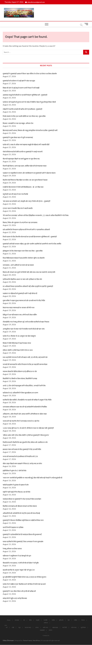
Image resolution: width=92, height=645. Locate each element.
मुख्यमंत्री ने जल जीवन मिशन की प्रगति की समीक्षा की (19, 591)
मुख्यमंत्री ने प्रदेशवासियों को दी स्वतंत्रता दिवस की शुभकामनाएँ (22, 534)
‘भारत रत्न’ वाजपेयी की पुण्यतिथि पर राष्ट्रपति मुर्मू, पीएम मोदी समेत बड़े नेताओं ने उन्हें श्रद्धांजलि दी (32, 478)
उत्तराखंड (17, 620)
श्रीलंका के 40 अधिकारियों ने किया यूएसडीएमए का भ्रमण (20, 393)
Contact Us (46, 635)
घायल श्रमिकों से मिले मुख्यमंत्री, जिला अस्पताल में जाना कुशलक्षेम (23, 541)
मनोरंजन (46, 622)
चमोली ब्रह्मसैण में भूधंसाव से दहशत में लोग (16, 485)
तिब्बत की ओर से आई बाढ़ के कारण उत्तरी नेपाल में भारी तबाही (21, 88)
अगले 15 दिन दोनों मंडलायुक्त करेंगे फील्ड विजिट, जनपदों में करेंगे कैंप (24, 385)
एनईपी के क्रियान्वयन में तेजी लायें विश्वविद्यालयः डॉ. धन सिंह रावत (23, 187)
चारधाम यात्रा (28, 627)
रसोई (13, 627)
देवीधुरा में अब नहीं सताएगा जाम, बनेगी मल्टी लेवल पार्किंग (20, 315)
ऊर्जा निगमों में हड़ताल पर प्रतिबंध (13, 527)
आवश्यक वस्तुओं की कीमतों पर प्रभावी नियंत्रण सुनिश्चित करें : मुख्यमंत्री (25, 95)
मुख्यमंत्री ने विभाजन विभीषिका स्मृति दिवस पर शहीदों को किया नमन (23, 520)
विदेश (30, 620)
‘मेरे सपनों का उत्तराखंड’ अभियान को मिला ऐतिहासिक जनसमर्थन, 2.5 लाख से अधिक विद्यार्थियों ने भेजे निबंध (36, 215)
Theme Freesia (27, 640)
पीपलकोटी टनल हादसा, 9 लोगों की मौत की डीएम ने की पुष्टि (21, 563)
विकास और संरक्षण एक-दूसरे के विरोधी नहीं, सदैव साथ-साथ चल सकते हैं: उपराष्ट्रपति (29, 272)
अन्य (6, 625)
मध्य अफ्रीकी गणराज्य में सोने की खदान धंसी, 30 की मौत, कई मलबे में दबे (25, 357)
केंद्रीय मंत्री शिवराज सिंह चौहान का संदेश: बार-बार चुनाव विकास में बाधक (25, 180)
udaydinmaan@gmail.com (36, 2)
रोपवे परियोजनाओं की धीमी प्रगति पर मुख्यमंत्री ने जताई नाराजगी (22, 152)
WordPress (36, 640)
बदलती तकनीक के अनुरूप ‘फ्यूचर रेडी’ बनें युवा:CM (19, 570)
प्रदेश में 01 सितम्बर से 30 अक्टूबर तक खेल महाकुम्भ (19, 336)
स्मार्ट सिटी (64, 627)
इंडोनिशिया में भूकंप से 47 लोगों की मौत (14, 470)
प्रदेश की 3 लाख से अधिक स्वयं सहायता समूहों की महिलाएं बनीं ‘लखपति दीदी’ (26, 144)
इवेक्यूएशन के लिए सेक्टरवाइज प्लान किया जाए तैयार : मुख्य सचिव (23, 251)
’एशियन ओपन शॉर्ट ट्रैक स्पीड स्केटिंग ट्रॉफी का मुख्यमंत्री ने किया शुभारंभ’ (26, 435)
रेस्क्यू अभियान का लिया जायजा (12, 548)
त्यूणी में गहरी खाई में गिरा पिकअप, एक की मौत (16, 492)
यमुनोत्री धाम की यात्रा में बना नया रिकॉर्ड (15, 194)
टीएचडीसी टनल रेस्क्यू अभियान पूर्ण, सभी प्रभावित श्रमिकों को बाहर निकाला (26, 322)
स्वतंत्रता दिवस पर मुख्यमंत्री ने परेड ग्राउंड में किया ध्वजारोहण (22, 499)
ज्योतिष (53, 620)
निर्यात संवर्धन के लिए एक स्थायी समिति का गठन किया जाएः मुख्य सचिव (24, 116)
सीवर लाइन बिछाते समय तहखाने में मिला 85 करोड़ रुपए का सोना (22, 463)
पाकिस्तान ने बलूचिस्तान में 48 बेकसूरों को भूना (17, 556)
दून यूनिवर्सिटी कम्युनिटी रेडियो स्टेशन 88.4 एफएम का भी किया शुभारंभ (24, 577)
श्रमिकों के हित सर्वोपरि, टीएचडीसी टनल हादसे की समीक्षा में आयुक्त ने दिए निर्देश (27, 400)
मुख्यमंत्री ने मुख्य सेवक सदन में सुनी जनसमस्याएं (18, 137)
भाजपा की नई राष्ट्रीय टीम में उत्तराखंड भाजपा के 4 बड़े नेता (21, 421)
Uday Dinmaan (8, 640)
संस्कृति (37, 620)
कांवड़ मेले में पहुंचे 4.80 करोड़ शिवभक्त (15, 598)
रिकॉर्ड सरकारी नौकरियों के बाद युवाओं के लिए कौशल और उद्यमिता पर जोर (25, 442)
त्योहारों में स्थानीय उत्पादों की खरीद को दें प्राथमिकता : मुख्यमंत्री (22, 109)
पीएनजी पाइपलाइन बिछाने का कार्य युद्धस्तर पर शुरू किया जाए (21, 159)
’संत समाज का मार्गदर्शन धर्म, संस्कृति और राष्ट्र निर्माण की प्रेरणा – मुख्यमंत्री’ (26, 201)
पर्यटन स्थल (73, 627)
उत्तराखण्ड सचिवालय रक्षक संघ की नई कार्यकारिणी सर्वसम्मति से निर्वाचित (25, 407)
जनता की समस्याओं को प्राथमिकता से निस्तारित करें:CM (20, 456)
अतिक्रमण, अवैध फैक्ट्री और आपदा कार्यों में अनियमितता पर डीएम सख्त (25, 414)
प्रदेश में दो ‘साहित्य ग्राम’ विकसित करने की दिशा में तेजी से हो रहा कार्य (24, 584)
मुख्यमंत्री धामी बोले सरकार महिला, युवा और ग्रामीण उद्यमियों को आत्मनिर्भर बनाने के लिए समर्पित (32, 244)
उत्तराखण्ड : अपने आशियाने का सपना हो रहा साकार (18, 265)
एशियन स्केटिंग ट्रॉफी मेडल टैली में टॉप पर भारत (18, 350)
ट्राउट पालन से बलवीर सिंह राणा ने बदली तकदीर (18, 208)
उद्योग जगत (45, 627)
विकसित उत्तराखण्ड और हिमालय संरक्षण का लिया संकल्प (20, 506)
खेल (69, 620)
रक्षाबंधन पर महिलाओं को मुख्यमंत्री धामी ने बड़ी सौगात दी (20, 293)
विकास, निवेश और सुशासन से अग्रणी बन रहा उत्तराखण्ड (20, 222)
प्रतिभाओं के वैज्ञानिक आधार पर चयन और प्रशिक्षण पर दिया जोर (22, 279)
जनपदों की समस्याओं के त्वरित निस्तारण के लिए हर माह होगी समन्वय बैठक (25, 364)
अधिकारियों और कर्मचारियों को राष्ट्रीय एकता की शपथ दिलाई (21, 513)
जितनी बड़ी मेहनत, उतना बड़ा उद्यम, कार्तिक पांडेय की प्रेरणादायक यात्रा (24, 166)
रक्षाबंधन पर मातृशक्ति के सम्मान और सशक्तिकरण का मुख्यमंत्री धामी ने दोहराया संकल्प (29, 173)
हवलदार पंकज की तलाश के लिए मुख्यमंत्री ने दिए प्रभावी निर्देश (22, 449)
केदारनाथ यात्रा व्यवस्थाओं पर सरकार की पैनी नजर (18, 307)
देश (24, 620)
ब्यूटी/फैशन (83, 627)
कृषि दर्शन (61, 620)
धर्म (6, 627)
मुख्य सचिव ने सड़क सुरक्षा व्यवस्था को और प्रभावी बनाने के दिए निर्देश (24, 300)
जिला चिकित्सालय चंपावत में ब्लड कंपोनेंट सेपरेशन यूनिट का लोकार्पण (24, 258)
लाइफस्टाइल (55, 627)
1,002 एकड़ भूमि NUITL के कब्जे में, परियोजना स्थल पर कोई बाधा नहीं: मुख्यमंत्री (28, 428)
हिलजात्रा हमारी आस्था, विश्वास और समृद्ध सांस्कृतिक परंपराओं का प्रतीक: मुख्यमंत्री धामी (30, 130)
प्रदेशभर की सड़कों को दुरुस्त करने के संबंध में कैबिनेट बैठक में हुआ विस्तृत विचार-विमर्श (29, 102)
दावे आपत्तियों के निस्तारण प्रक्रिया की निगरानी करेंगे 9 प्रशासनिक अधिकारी (26, 229)
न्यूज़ (19, 627)
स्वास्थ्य (50, 630)
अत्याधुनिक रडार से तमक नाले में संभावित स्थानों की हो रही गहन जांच (23, 329)
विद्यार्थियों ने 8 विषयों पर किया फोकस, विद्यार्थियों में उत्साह (20, 378)
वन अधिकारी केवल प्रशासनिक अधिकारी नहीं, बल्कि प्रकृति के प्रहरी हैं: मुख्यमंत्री (28, 286)
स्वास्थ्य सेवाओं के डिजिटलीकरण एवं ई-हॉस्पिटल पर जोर (20, 371)
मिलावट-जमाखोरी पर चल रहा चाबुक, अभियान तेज (18, 123)
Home (8, 620)
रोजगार (83, 620)
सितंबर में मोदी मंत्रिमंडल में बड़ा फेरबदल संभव (17, 343)
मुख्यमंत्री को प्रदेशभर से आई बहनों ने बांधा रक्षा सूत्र (19, 81)
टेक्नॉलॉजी (42, 630)
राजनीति (45, 620)
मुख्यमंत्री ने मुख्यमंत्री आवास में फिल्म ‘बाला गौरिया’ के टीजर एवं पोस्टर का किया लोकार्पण (30, 73)
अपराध (37, 627)
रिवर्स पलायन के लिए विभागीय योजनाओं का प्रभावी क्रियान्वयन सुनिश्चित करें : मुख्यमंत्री (30, 237)
